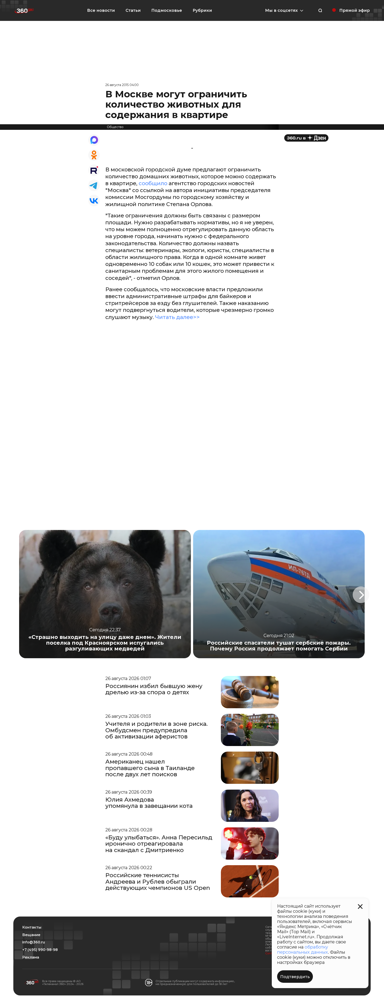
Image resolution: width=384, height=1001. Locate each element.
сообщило (153, 183)
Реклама (30, 957)
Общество (115, 127)
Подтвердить (295, 976)
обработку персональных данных (302, 949)
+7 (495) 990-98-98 (40, 950)
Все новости (101, 10)
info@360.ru (33, 942)
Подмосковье (166, 10)
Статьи (133, 10)
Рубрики (202, 10)
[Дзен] (306, 138)
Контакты (31, 927)
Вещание (31, 935)
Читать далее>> (177, 317)
